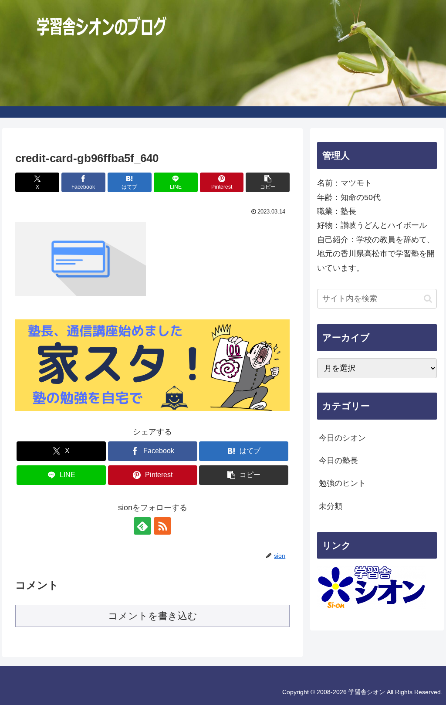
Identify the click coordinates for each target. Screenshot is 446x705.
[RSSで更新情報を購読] (162, 526)
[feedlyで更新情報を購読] (142, 526)
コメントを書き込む (152, 615)
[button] (268, 182)
